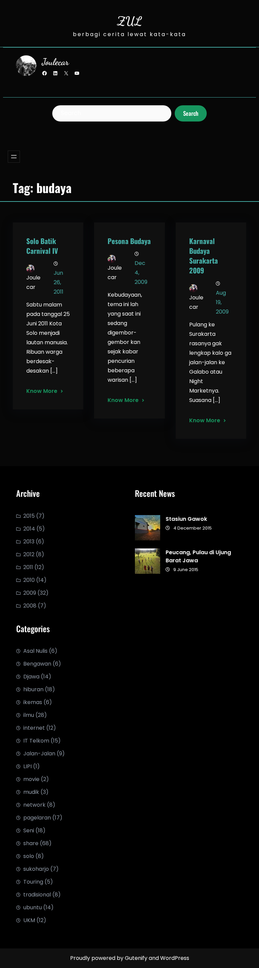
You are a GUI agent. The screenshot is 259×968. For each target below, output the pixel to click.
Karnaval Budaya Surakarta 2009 (203, 255)
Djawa (31, 676)
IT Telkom (36, 741)
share (30, 843)
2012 (28, 554)
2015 (29, 516)
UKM (29, 920)
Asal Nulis (35, 651)
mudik (31, 792)
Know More (41, 391)
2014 (29, 529)
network (34, 805)
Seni (28, 830)
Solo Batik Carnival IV (42, 246)
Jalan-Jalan (39, 753)
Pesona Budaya (129, 241)
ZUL (129, 21)
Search (190, 113)
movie (31, 779)
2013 (28, 541)
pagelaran (37, 818)
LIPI (27, 766)
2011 (28, 567)
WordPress (174, 958)
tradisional (37, 894)
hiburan (33, 689)
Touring (33, 882)
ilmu (28, 715)
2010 (29, 580)
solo (28, 856)
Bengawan (37, 664)
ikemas (32, 702)
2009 (29, 593)
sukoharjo (36, 869)
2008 (29, 606)
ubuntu (32, 907)
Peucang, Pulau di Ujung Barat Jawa (198, 556)
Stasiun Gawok (186, 519)
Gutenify (137, 958)
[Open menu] (14, 157)
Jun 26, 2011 (58, 282)
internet (34, 728)
